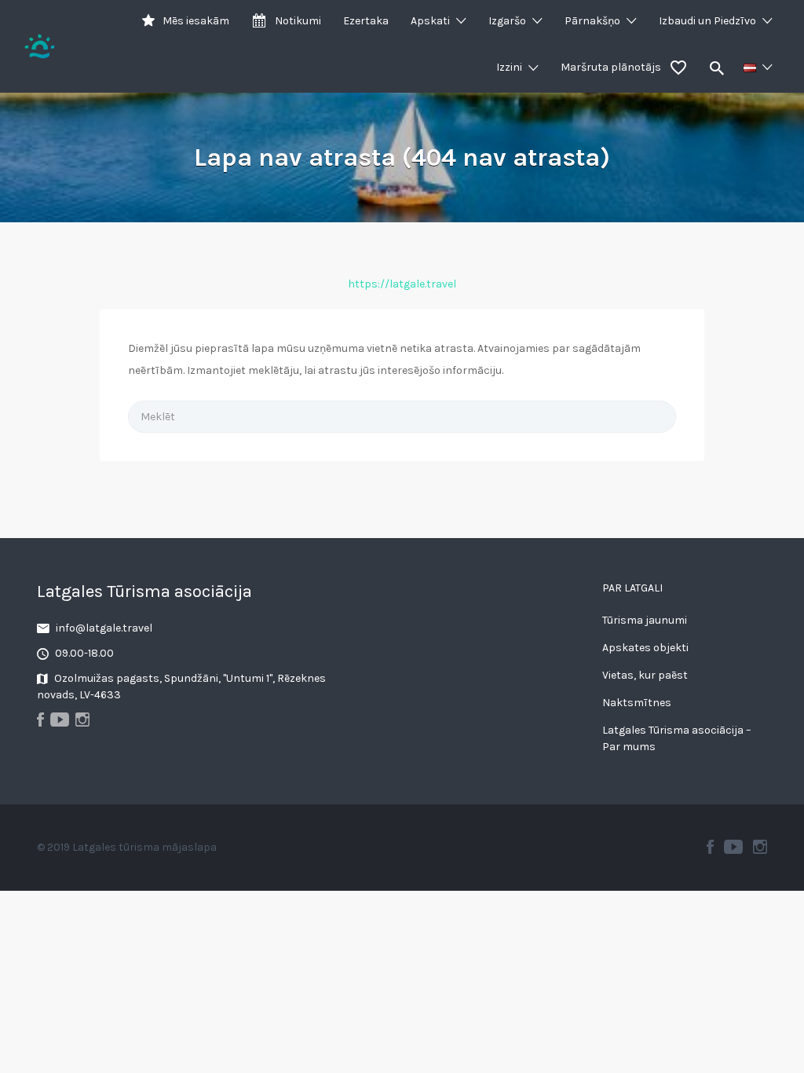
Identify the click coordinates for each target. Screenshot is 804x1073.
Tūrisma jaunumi (644, 620)
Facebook (710, 846)
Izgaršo (507, 20)
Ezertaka (366, 20)
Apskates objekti (645, 647)
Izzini (509, 67)
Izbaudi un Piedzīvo (707, 20)
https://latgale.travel (402, 284)
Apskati (430, 20)
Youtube (733, 846)
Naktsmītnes (636, 702)
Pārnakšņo (592, 20)
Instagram (760, 846)
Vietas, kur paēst (645, 675)
